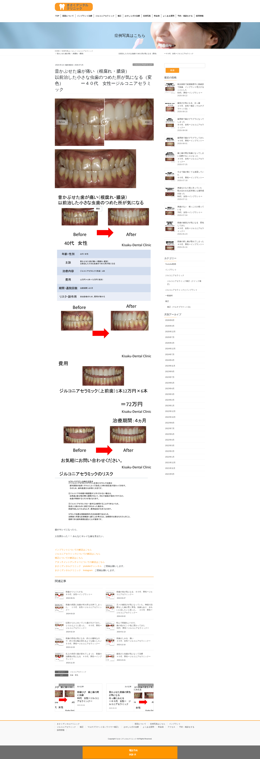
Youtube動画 (170, 264)
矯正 (167, 301)
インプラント (171, 270)
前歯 (71, 675)
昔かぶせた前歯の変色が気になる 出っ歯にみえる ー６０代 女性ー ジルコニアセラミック (149, 698)
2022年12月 (170, 411)
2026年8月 (169, 320)
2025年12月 (170, 331)
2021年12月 (170, 462)
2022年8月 (169, 423)
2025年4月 (169, 343)
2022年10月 (170, 417)
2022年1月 (169, 457)
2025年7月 (169, 337)
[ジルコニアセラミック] (64, 691)
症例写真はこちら (157, 724)
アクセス (171, 727)
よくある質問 (148, 727)
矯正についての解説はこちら (69, 558)
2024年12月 (170, 348)
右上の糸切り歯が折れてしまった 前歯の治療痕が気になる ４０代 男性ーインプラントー (84, 656)
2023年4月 (169, 388)
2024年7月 (169, 354)
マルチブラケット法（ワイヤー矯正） (103, 727)
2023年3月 (169, 394)
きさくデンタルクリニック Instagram (73, 570)
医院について (140, 724)
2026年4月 (169, 326)
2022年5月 (169, 434)
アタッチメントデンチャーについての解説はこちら (80, 562)
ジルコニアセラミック (143, 65)
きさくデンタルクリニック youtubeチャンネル (78, 566)
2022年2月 (169, 451)
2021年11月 (170, 468)
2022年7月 (169, 428)
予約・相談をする (186, 727)
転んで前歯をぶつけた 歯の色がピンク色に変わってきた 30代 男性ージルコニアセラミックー (149, 625)
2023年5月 (169, 383)
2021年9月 (169, 474)
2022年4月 (169, 440)
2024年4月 (169, 360)
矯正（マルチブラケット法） (179, 307)
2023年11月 (170, 366)
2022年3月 (169, 445)
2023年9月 (169, 371)
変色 (76, 675)
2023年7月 (169, 377)
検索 (172, 70)
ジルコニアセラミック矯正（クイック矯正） (184, 282)
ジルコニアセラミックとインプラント (181, 290)
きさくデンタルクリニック (94, 724)
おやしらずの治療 (131, 727)
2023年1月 (169, 405)
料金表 (161, 727)
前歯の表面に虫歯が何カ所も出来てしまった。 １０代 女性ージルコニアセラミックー (84, 607)
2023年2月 (169, 400)
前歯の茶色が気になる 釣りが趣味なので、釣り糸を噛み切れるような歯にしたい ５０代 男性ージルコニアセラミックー (101, 641)
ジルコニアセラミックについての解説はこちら (77, 554)
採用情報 (60, 730)
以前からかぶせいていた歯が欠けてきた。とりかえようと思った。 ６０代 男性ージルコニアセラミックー (84, 625)
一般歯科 (169, 295)
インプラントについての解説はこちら (73, 550)
